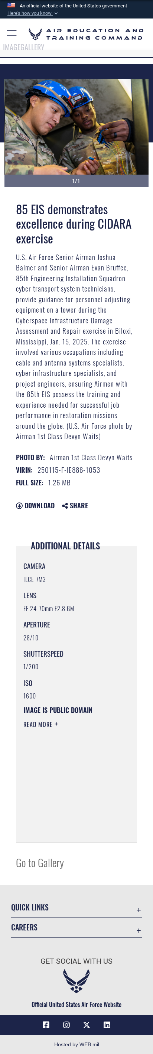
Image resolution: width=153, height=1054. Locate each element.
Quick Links (30, 907)
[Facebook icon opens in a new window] (46, 1025)
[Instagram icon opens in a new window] (66, 1025)
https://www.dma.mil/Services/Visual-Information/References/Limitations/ (68, 828)
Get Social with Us (76, 961)
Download (39, 505)
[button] (33, 13)
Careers (24, 927)
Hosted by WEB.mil (76, 1044)
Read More (39, 724)
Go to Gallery (40, 862)
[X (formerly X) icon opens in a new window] (86, 1025)
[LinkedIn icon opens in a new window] (107, 1025)
